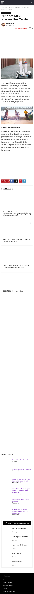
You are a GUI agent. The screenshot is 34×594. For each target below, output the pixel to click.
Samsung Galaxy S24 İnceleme (21, 469)
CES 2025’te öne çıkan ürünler (13, 291)
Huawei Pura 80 (17, 561)
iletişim (5, 588)
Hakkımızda (6, 576)
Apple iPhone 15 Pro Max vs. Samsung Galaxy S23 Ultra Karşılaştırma (21, 511)
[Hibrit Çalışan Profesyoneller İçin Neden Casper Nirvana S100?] (17, 229)
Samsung (14, 532)
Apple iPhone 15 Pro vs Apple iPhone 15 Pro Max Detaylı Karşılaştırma (21, 490)
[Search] (31, 2)
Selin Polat (10, 23)
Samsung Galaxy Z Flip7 (19, 528)
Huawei (14, 565)
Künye (4, 579)
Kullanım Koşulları (8, 585)
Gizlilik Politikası (7, 582)
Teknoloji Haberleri (14, 7)
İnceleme (14, 461)
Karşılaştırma (15, 482)
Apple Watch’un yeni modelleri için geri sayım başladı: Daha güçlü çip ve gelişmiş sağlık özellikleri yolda (17, 214)
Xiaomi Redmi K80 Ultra (19, 545)
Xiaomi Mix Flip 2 (17, 553)
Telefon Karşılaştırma (9, 591)
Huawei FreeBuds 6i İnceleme (21, 460)
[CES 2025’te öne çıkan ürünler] (17, 281)
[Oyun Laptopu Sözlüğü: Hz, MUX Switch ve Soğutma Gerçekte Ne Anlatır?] (17, 255)
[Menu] (2, 2)
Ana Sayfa (4, 7)
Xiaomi (13, 548)
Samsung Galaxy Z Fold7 (20, 537)
